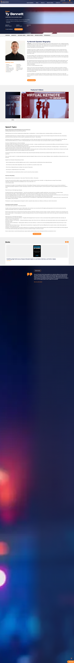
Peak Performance (19, 68)
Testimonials (47, 35)
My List (68, 0)
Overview (7, 35)
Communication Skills (10, 68)
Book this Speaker (18, 29)
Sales (17, 70)
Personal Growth (19, 69)
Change (7, 66)
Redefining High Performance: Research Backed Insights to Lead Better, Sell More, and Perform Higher (31, 259)
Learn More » (9, 260)
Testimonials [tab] (37, 270)
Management (18, 65)
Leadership (18, 64)
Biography (13, 35)
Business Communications (9, 65)
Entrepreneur (8, 71)
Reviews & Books (39, 35)
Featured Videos (21, 35)
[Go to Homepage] (5, 2)
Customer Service (9, 70)
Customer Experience (10, 69)
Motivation (18, 66)
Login (72, 0)
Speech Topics (30, 35)
